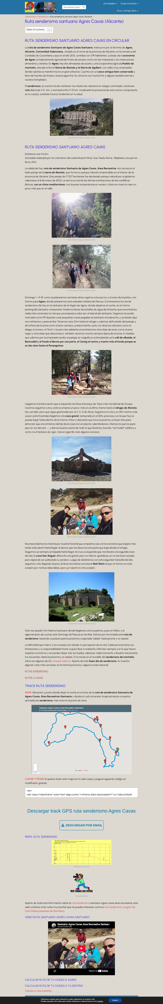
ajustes (100, 1001)
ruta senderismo (80, 902)
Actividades (109, 3)
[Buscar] (83, 7)
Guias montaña (128, 3)
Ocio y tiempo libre (126, 10)
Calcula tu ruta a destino (38, 990)
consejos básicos (61, 660)
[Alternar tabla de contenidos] (48, 30)
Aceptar (115, 1000)
